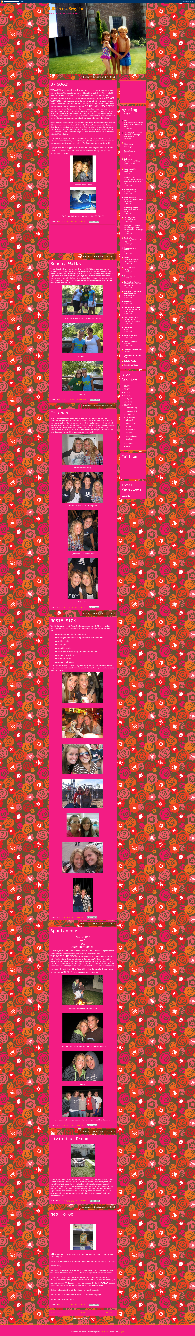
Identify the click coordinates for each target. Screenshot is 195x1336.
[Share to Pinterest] (98, 222)
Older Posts (110, 1312)
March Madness (129, 295)
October (129, 414)
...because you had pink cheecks (133, 350)
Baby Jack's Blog (130, 335)
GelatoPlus (104, 1332)
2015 (126, 389)
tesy (125, 153)
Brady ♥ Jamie (129, 276)
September (130, 417)
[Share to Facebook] (96, 222)
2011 (126, 402)
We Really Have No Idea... (132, 321)
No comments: (80, 221)
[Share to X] (94, 222)
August (128, 443)
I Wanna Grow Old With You (132, 356)
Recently (127, 329)
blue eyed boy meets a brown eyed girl (132, 292)
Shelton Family (129, 238)
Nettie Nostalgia (130, 197)
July (127, 446)
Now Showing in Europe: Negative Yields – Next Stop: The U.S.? (133, 230)
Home (83, 1312)
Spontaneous (64, 931)
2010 (126, 405)
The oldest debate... (130, 219)
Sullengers (128, 159)
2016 (126, 386)
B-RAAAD (59, 84)
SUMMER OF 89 (130, 189)
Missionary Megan (131, 208)
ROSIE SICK (63, 620)
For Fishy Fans (129, 218)
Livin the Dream (69, 1139)
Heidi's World (129, 301)
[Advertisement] (83, 239)
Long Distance (128, 171)
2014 (125, 251)
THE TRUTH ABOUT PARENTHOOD (131, 318)
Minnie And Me (129, 145)
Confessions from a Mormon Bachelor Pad (132, 283)
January (126, 270)
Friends (59, 413)
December (130, 408)
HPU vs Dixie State (130, 191)
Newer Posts (56, 1312)
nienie (126, 143)
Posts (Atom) (87, 1319)
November (130, 411)
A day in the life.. (130, 169)
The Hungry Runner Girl (133, 133)
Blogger (121, 1332)
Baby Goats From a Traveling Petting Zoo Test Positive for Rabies (133, 125)
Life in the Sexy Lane (68, 8)
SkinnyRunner (129, 151)
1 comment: (79, 917)
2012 (126, 399)
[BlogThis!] (92, 222)
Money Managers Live (132, 226)
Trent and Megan (130, 341)
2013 (126, 395)
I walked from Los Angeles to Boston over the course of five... (133, 181)
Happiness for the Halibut (130, 249)
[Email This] (90, 222)
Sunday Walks (65, 263)
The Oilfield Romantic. (132, 307)
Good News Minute (131, 365)
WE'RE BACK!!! (129, 285)
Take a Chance (129, 268)
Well (125, 121)
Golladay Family (130, 361)
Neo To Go (61, 1214)
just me (126, 258)
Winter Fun (127, 343)
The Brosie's (128, 327)
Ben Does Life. (129, 177)
